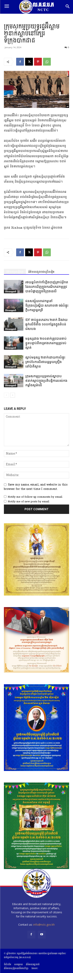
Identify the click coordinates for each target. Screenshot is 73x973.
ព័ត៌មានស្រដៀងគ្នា (15, 271)
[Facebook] (20, 62)
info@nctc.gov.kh (44, 924)
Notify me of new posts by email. (29, 501)
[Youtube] (42, 934)
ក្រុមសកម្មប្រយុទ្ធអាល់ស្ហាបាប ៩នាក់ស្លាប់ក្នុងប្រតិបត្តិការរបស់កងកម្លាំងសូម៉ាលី (46, 380)
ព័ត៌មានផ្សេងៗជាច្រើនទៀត (41, 271)
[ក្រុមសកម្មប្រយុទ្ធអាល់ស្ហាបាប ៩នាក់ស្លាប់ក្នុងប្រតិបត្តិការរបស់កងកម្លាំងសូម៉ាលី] (13, 380)
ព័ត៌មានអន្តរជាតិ (10, 291)
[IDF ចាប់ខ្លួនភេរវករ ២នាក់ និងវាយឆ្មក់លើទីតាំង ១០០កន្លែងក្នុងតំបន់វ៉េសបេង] (13, 324)
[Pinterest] (38, 62)
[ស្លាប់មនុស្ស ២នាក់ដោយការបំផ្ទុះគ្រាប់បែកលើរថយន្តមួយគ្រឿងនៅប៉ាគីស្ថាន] (13, 362)
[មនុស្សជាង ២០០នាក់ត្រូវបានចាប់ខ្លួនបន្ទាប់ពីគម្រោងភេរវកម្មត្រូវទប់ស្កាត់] (13, 343)
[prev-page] (6, 395)
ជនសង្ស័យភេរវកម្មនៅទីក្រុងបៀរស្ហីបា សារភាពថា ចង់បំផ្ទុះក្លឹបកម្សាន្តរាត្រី (47, 305)
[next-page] (12, 395)
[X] (29, 62)
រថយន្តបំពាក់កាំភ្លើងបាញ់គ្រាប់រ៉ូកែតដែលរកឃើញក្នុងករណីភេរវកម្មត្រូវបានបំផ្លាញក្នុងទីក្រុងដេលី (46, 286)
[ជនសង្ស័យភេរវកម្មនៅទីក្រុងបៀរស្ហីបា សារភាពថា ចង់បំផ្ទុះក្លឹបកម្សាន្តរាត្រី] (13, 305)
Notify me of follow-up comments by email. (35, 497)
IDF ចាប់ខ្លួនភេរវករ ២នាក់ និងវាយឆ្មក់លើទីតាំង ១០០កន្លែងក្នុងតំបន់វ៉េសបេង (46, 324)
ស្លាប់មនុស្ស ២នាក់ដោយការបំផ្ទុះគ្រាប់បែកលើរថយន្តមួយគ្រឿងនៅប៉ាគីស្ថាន (45, 361)
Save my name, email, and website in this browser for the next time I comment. (36, 486)
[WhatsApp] (47, 62)
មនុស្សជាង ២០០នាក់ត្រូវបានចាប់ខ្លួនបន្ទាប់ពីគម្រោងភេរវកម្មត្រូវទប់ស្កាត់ (46, 343)
